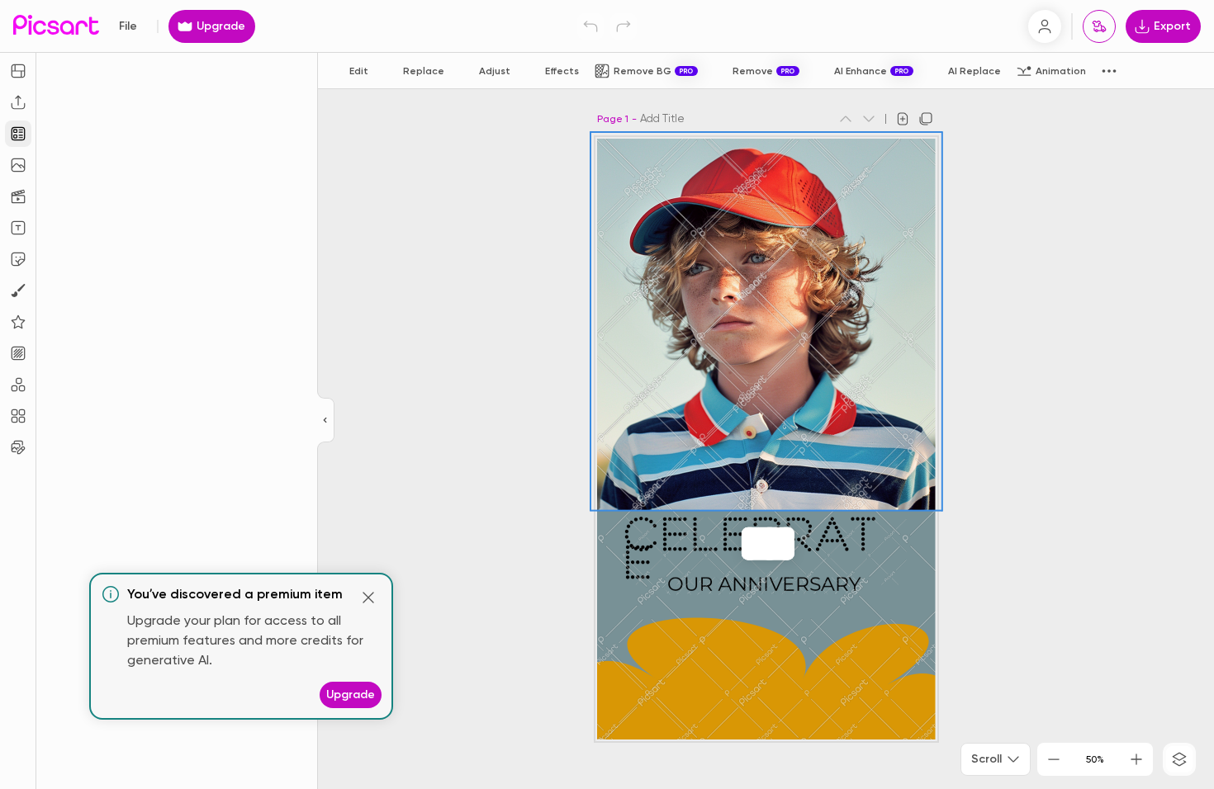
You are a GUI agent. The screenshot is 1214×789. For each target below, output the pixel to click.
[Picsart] (56, 26)
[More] (786, 543)
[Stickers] (18, 259)
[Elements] (18, 322)
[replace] (750, 543)
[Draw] (18, 290)
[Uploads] (18, 102)
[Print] (1099, 26)
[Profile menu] (1044, 26)
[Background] (18, 353)
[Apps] (18, 384)
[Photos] (18, 165)
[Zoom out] (1054, 759)
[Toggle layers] (1179, 759)
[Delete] (769, 543)
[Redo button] (623, 26)
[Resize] (18, 71)
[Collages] (18, 416)
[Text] (18, 228)
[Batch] (18, 447)
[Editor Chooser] (325, 420)
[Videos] (18, 196)
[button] (607, 394)
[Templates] (18, 133)
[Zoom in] (1136, 759)
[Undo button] (590, 26)
